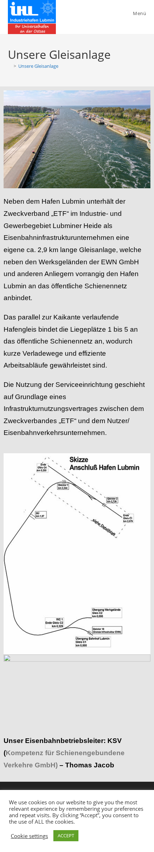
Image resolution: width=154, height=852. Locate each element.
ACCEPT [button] (66, 835)
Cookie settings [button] (29, 836)
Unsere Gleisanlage (38, 66)
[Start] (9, 66)
